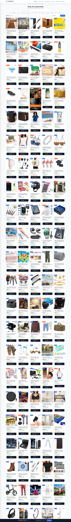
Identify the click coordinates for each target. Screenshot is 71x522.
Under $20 (53, 1)
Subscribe (49, 520)
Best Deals (57, 1)
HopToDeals (10, 1)
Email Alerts (63, 1)
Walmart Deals (47, 1)
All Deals (35, 1)
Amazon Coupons (41, 1)
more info (42, 3)
